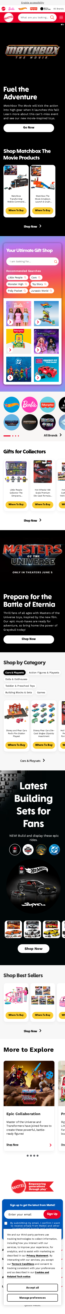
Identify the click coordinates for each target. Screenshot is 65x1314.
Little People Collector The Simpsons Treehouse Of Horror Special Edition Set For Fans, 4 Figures (16, 493)
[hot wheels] (22, 8)
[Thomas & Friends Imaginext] (34, 416)
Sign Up (52, 1214)
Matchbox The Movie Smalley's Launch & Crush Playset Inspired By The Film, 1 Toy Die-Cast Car (42, 199)
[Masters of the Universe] (11, 422)
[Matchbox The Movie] (29, 422)
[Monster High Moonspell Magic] (46, 341)
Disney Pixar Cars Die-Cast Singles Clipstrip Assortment (43, 733)
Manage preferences (32, 1297)
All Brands (51, 435)
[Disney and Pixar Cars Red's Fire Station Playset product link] (16, 713)
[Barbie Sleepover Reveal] (18, 313)
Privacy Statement (37, 1255)
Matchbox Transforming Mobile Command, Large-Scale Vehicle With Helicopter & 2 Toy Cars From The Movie (16, 199)
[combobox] (37, 17)
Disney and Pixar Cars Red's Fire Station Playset (16, 733)
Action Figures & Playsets (44, 672)
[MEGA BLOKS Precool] (46, 369)
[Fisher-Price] (48, 404)
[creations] (45, 8)
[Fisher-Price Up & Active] (18, 341)
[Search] (56, 262)
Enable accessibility (32, 2)
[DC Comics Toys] (18, 369)
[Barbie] (29, 404)
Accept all (32, 1287)
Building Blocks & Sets (18, 692)
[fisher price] (34, 8)
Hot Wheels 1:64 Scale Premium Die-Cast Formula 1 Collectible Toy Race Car (43, 493)
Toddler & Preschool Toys (20, 685)
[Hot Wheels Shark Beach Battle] (46, 313)
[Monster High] (48, 422)
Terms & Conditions (23, 1264)
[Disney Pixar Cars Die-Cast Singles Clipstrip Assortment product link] (44, 713)
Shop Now (31, 226)
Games (41, 692)
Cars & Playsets (14, 672)
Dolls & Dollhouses (16, 679)
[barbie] (11, 8)
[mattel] (3, 8)
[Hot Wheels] (11, 404)
